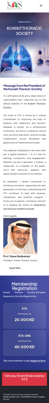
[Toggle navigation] (41, 5)
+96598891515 (26, 397)
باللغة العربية (14, 268)
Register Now (38, 360)
